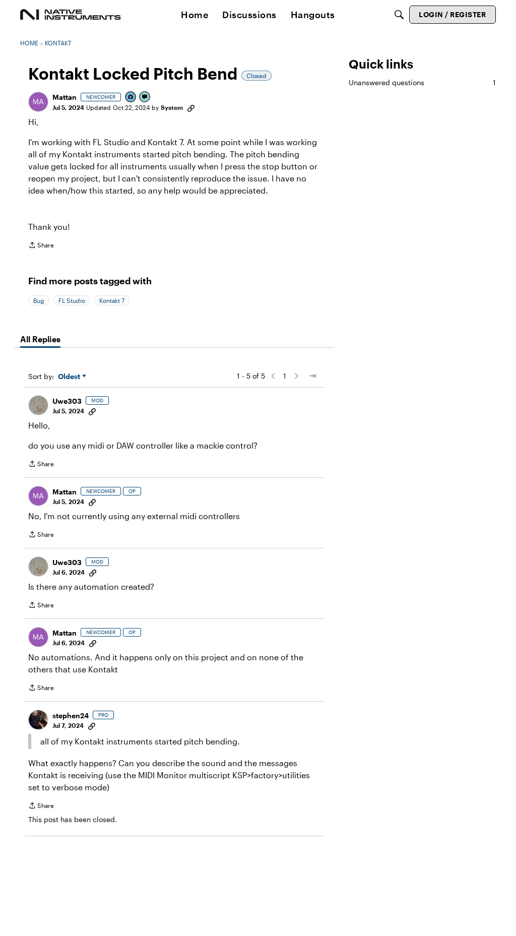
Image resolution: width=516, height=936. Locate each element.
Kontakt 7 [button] (111, 300)
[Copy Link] (191, 107)
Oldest (70, 377)
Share (41, 246)
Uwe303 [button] (67, 401)
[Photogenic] (131, 97)
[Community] (70, 14)
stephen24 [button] (70, 715)
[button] (38, 102)
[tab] (40, 339)
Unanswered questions (422, 82)
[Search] (399, 15)
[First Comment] (145, 97)
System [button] (172, 107)
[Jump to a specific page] (312, 376)
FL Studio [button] (71, 300)
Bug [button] (38, 300)
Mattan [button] (64, 97)
